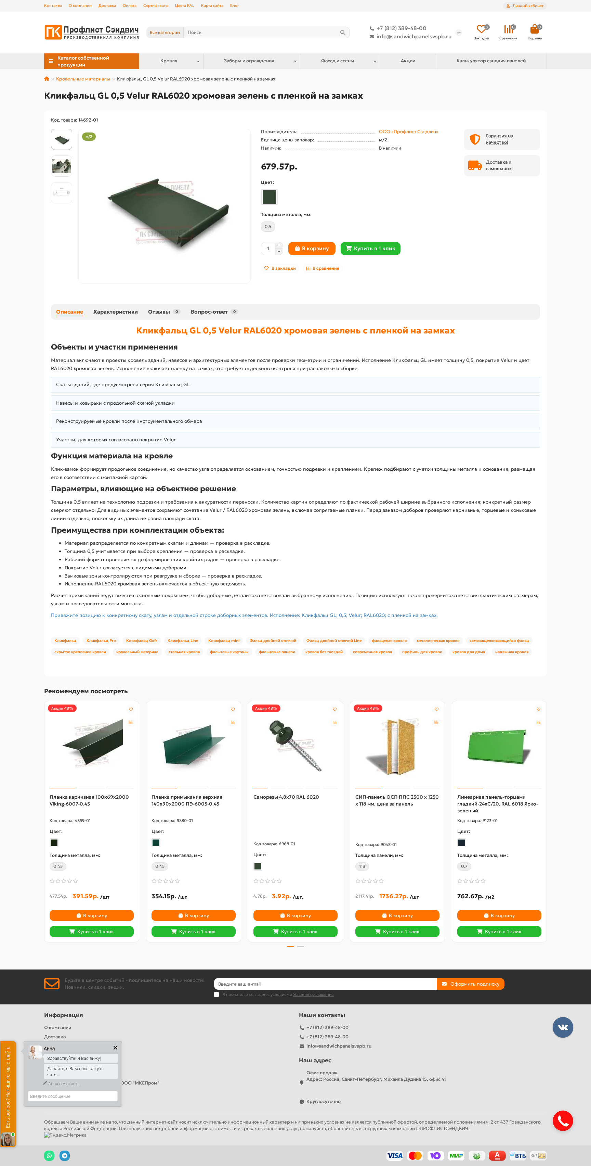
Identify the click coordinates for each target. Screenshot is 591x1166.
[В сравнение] (130, 722)
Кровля (169, 61)
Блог (234, 5)
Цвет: (267, 182)
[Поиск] (343, 32)
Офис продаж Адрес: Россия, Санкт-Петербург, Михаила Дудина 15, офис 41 (376, 1076)
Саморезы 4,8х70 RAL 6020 (286, 797)
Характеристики (115, 311)
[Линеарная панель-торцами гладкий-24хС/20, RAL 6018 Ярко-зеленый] (499, 745)
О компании (80, 5)
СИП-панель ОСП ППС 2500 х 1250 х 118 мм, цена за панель (397, 800)
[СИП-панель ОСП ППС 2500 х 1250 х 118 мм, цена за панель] (397, 745)
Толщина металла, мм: (286, 214)
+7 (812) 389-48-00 (401, 28)
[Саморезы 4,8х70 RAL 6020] (295, 745)
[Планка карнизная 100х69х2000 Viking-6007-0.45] (92, 745)
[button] (45, 820)
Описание (69, 311)
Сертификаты (155, 5)
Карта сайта (212, 5)
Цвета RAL (184, 5)
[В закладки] (130, 709)
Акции (408, 61)
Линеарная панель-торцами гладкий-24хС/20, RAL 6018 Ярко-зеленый (497, 804)
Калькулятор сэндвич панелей (491, 61)
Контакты (53, 5)
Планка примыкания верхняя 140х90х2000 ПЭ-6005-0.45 (187, 800)
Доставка (107, 5)
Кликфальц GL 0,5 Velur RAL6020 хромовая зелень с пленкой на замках (295, 330)
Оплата (129, 5)
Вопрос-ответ (213, 311)
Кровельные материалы (83, 79)
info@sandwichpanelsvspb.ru (414, 36)
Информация (63, 1015)
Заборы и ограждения (249, 61)
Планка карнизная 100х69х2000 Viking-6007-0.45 (89, 800)
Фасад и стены (337, 61)
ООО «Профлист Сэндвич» (408, 132)
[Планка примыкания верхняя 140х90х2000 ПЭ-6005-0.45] (194, 745)
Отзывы (163, 311)
